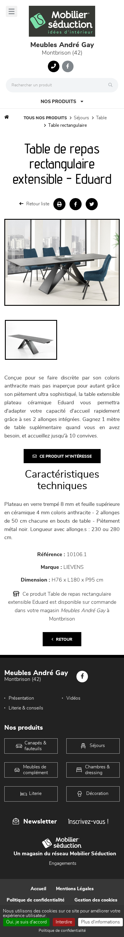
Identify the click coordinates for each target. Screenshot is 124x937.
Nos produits (58, 101)
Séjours (81, 118)
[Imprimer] (59, 204)
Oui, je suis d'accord (26, 922)
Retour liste (37, 204)
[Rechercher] (112, 85)
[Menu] (11, 11)
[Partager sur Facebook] (75, 204)
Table (101, 118)
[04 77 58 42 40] (53, 66)
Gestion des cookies (95, 900)
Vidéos (73, 698)
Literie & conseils (26, 708)
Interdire (64, 922)
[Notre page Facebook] (68, 66)
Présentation (21, 698)
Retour (64, 640)
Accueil (38, 888)
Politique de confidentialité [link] (62, 931)
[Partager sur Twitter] (92, 204)
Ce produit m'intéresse (66, 456)
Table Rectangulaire (67, 125)
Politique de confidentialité (36, 900)
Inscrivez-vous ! (88, 821)
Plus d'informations (100, 922)
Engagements (62, 863)
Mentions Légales (75, 888)
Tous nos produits (45, 118)
